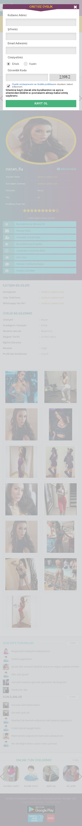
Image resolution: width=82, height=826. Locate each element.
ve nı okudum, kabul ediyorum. (42, 85)
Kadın (32, 63)
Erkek (15, 63)
